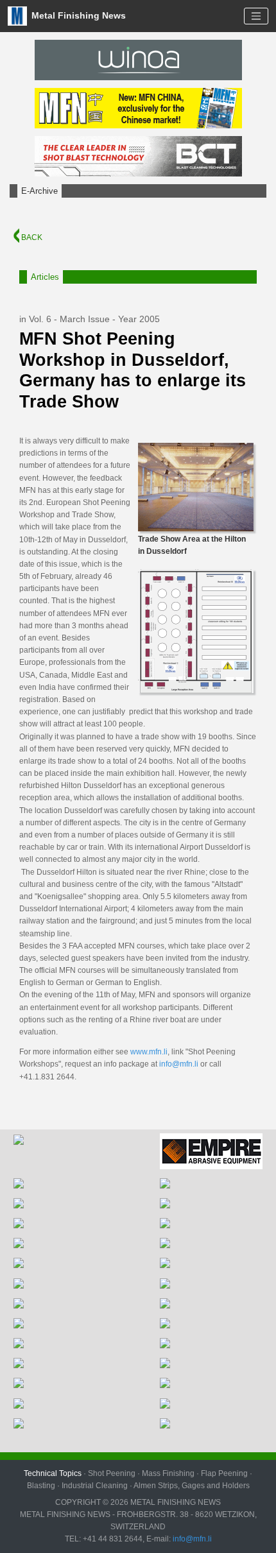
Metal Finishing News (77, 15)
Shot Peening (111, 1473)
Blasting (41, 1485)
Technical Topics (53, 1473)
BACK (30, 237)
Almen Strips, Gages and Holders (192, 1485)
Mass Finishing (168, 1473)
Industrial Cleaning (95, 1485)
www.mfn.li (149, 1051)
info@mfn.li (178, 1064)
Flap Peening (224, 1473)
